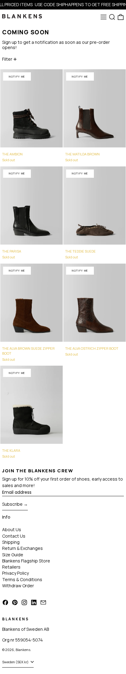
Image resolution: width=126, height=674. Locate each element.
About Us (11, 529)
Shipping (11, 542)
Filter (7, 59)
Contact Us (13, 536)
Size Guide (12, 555)
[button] (112, 17)
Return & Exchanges (22, 548)
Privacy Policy (15, 573)
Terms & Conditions (22, 579)
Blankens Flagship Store (26, 561)
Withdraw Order (18, 585)
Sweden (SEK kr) (15, 662)
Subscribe (12, 504)
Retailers (11, 567)
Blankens (23, 649)
